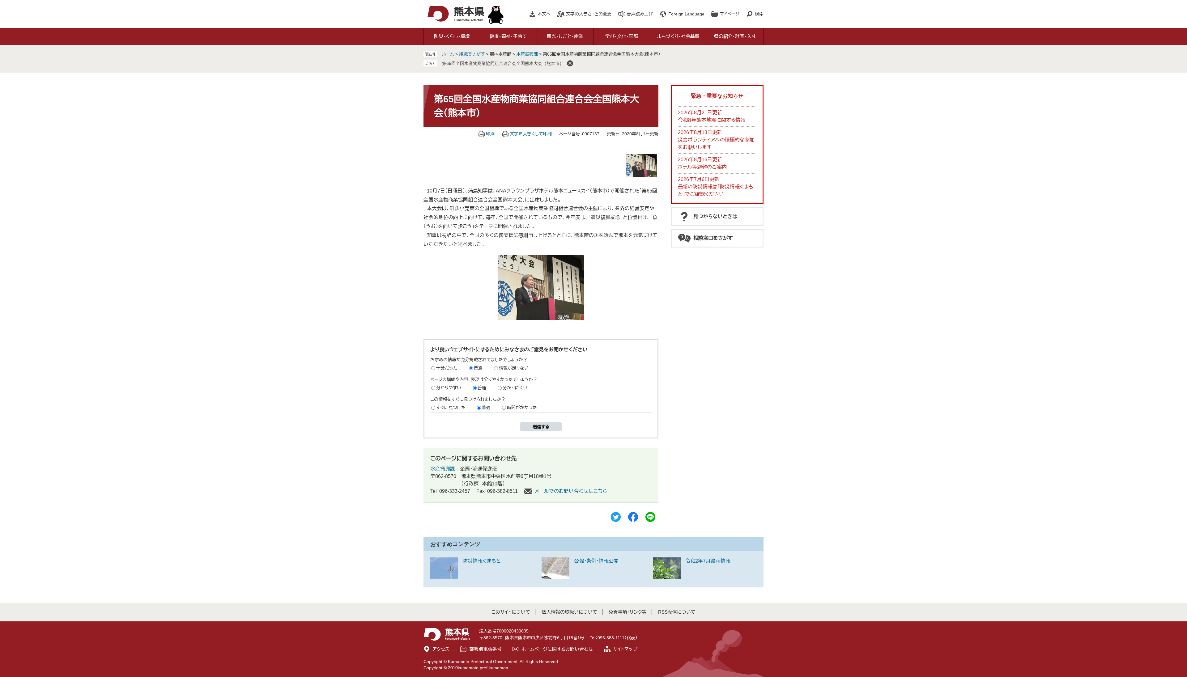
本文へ (544, 13)
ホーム (448, 54)
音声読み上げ (640, 13)
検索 (759, 13)
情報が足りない (514, 368)
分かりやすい (448, 387)
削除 (570, 63)
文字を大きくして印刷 (531, 133)
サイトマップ (625, 649)
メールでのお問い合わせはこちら (571, 491)
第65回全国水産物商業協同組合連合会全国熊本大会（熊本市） (503, 63)
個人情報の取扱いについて (569, 612)
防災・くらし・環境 (452, 36)
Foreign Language (686, 13)
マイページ (729, 13)
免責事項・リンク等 (628, 612)
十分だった (446, 368)
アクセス (441, 649)
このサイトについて (510, 612)
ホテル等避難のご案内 (702, 167)
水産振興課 (527, 54)
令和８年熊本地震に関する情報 (711, 120)
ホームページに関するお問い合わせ (557, 649)
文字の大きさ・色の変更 (588, 13)
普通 (478, 368)
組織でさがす (472, 54)
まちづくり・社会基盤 (678, 36)
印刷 (490, 133)
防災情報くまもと (482, 561)
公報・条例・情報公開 (596, 561)
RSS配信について (677, 612)
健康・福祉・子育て (508, 36)
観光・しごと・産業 (565, 36)
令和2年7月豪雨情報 (707, 561)
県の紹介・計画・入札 (735, 36)
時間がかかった (522, 407)
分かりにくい (515, 387)
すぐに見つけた (451, 407)
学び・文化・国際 (621, 36)
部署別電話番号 (485, 649)
